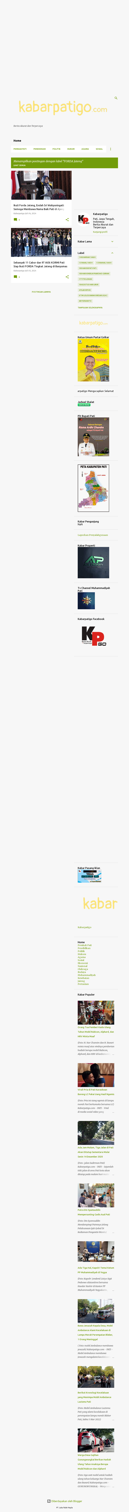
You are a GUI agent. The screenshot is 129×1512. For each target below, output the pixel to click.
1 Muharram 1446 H (87, 257)
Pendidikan (40, 149)
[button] (67, 220)
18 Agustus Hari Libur (88, 285)
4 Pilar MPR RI (85, 290)
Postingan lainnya (41, 292)
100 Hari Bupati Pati (87, 268)
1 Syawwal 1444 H (103, 263)
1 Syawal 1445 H (86, 263)
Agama (85, 149)
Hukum (71, 149)
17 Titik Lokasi (85, 279)
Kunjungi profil (100, 232)
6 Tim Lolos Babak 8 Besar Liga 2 (93, 295)
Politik (56, 149)
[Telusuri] (116, 98)
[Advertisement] (64, 22)
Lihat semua (19, 165)
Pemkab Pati (20, 149)
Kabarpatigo (100, 214)
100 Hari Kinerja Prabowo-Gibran (94, 274)
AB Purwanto (85, 301)
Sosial (99, 149)
